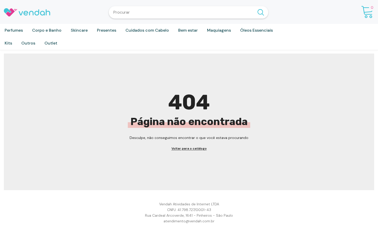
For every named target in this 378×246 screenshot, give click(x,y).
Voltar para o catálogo (189, 148)
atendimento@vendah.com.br (189, 221)
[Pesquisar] (188, 12)
